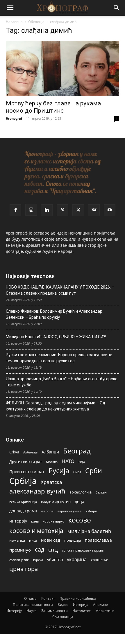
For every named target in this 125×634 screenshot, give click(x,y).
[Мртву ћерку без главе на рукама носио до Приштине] (62, 68)
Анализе (100, 604)
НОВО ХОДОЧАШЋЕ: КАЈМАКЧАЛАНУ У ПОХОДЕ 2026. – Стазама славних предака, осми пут (60, 290)
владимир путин (56, 501)
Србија (23, 481)
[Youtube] (109, 210)
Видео (63, 604)
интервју (18, 521)
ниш (33, 540)
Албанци (50, 452)
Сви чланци (62, 616)
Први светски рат (26, 471)
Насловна (14, 21)
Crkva (14, 452)
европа (47, 511)
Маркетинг (104, 610)
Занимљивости (54, 610)
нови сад (50, 540)
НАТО (68, 461)
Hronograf (14, 118)
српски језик (19, 560)
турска (38, 560)
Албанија (30, 452)
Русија (59, 471)
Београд (77, 451)
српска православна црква (82, 550)
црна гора (23, 569)
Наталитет (81, 610)
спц (53, 549)
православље (98, 540)
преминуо (20, 550)
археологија (80, 492)
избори (91, 511)
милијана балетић (89, 531)
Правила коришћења (78, 598)
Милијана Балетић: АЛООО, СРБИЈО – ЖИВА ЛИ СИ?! (56, 336)
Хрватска (51, 482)
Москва (52, 462)
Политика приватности (33, 604)
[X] (78, 210)
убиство (55, 559)
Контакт (48, 598)
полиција (72, 540)
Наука (31, 610)
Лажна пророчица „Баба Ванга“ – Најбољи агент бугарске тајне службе (61, 382)
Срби (93, 471)
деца (79, 501)
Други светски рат (25, 461)
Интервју (14, 610)
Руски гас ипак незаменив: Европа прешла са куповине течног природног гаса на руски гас (59, 357)
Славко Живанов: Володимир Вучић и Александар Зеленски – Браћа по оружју (54, 314)
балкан (101, 492)
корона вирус (53, 521)
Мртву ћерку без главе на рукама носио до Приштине (53, 107)
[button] (10, 8)
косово (79, 520)
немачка (17, 540)
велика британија (23, 502)
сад (39, 549)
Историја (80, 604)
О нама (30, 598)
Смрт (77, 472)
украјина (77, 559)
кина (35, 521)
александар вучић (37, 491)
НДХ (81, 462)
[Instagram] (31, 210)
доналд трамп (23, 511)
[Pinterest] (62, 210)
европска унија (69, 511)
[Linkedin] (47, 210)
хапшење (99, 559)
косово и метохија (36, 530)
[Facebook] (15, 210)
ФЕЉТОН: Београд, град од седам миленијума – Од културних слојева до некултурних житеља (55, 406)
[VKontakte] (94, 210)
